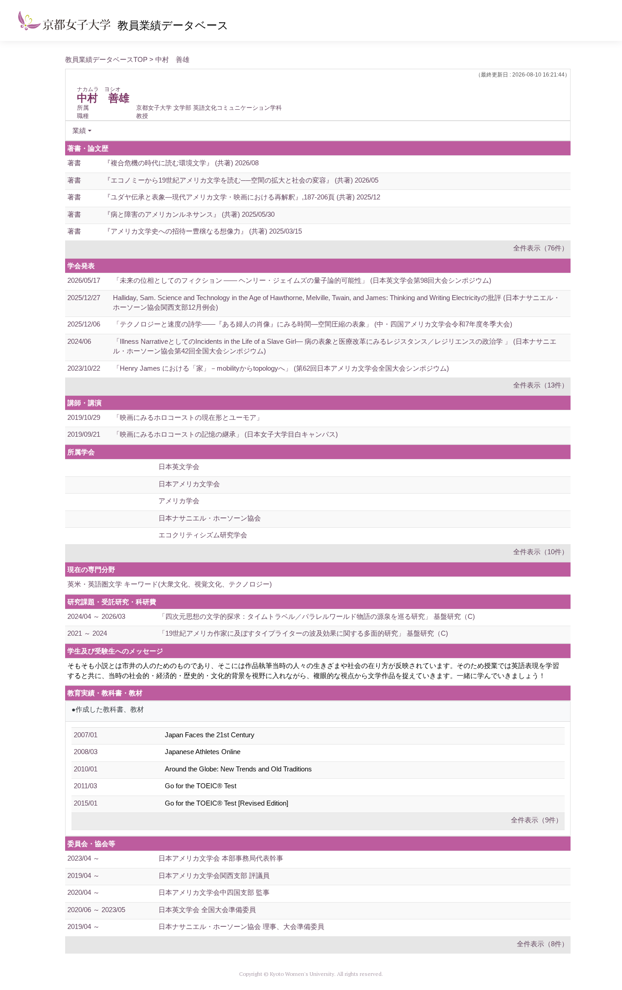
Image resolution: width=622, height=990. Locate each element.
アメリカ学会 (178, 501)
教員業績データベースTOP (106, 59)
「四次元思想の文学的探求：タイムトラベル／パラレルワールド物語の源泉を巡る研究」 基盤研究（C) (316, 616)
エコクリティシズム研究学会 (202, 535)
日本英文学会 (178, 466)
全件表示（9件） (536, 820)
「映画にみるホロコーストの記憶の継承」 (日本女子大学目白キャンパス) (225, 434)
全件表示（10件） (540, 552)
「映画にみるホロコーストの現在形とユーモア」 (188, 417)
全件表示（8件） (542, 944)
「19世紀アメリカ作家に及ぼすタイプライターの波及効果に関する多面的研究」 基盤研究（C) (303, 633)
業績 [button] (79, 130)
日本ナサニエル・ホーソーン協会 (209, 518)
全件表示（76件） (540, 248)
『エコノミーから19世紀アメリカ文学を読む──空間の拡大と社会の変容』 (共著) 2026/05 (241, 180)
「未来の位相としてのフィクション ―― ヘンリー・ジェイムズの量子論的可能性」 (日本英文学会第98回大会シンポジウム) (302, 280)
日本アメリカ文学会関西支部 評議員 (214, 875)
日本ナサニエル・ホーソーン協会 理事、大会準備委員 (241, 926)
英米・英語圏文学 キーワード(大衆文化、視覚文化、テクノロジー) (169, 584)
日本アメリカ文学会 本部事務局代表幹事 (220, 858)
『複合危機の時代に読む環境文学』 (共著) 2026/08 (181, 163)
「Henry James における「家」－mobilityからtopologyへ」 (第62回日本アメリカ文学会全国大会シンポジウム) (281, 368)
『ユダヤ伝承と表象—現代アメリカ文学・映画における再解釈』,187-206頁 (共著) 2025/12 (242, 197)
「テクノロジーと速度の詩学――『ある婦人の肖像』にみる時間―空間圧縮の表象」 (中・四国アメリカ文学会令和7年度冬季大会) (312, 324)
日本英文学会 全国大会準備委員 (207, 909)
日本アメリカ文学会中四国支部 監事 (214, 892)
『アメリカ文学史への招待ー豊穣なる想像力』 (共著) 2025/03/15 (203, 231)
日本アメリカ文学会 (189, 484)
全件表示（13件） (540, 385)
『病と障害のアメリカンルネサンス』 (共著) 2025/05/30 (189, 214)
